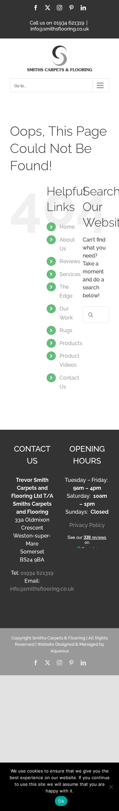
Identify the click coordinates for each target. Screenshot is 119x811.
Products (71, 343)
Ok (61, 801)
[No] (110, 786)
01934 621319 (36, 573)
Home (67, 227)
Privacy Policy (87, 525)
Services (70, 274)
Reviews (70, 261)
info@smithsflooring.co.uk (59, 29)
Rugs (66, 330)
